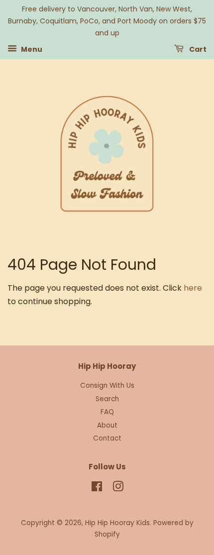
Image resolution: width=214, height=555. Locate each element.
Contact (107, 438)
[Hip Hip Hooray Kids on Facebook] (97, 488)
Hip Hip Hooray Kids (117, 523)
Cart (197, 49)
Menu (30, 49)
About (107, 425)
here (193, 288)
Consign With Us (107, 385)
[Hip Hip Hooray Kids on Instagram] (117, 488)
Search (107, 399)
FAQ (107, 412)
